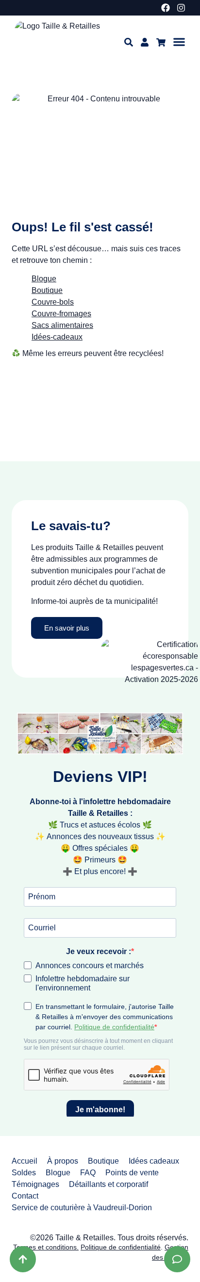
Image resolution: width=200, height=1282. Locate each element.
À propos (62, 1161)
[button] (179, 41)
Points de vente (132, 1172)
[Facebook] (165, 7)
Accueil (24, 1161)
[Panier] (161, 42)
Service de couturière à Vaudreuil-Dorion (82, 1207)
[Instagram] (181, 7)
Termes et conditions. (46, 1247)
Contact (25, 1196)
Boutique (103, 1161)
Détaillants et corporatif (108, 1184)
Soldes (24, 1172)
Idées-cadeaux (57, 337)
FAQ (88, 1172)
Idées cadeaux (154, 1161)
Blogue (44, 279)
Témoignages (35, 1184)
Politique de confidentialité (121, 1247)
